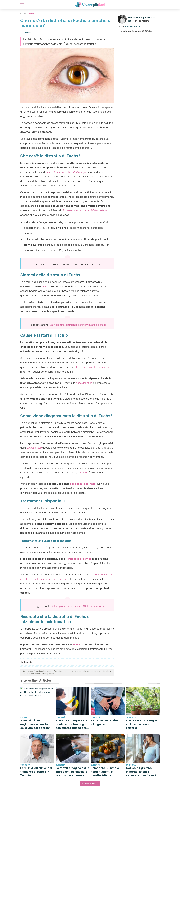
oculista (78, 644)
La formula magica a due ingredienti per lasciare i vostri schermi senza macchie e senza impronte (72, 771)
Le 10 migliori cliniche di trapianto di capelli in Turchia (36, 771)
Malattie (32, 14)
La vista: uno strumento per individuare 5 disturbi (78, 324)
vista (46, 286)
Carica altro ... (90, 783)
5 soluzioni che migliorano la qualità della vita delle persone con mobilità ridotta (36, 724)
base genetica (84, 382)
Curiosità (60, 717)
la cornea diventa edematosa (93, 367)
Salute (23, 14)
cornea (84, 472)
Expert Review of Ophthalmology (67, 172)
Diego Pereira (142, 21)
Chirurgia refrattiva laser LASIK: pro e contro (78, 606)
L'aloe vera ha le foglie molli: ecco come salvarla (141, 724)
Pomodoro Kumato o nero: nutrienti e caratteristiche (105, 771)
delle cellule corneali (83, 483)
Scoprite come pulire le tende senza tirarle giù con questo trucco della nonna (72, 724)
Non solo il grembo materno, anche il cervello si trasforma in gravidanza (142, 771)
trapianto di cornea (80, 558)
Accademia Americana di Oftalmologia (84, 210)
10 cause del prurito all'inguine (104, 722)
